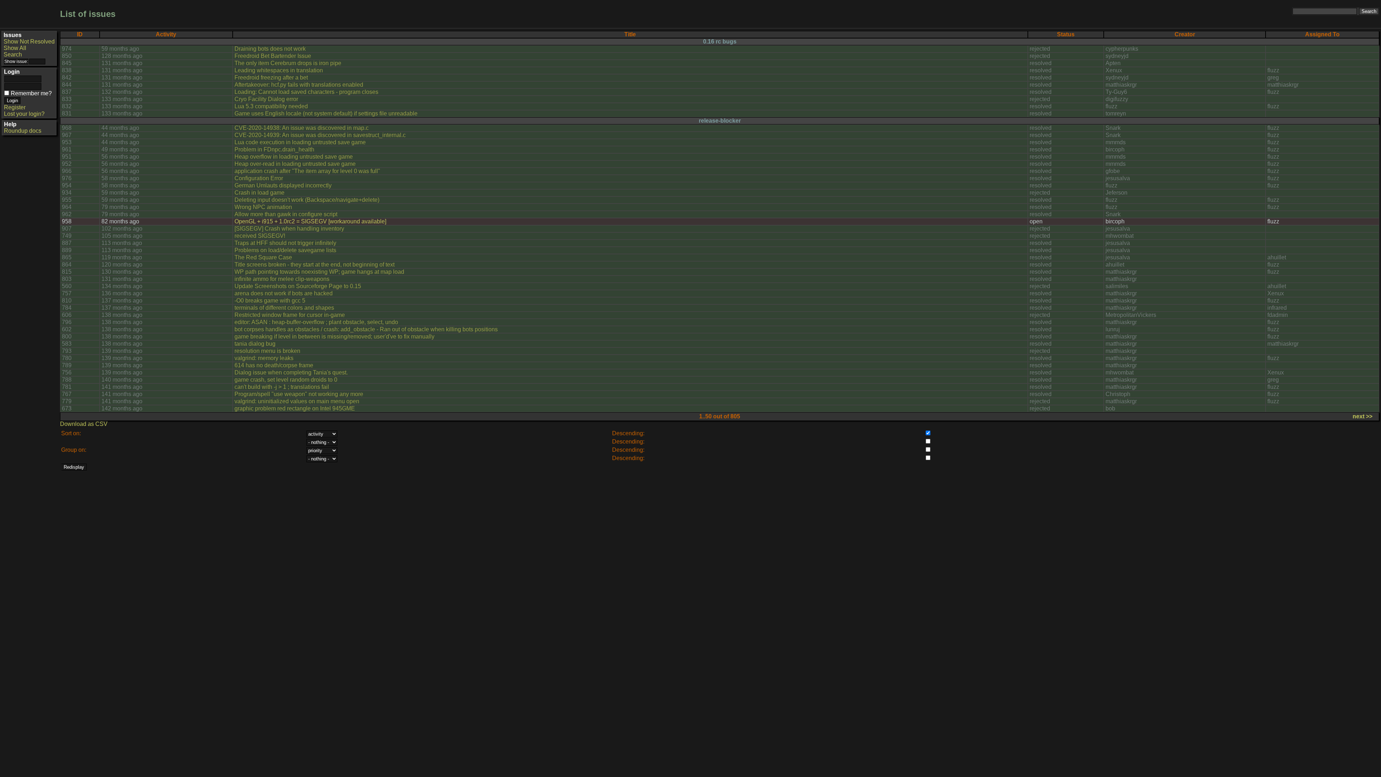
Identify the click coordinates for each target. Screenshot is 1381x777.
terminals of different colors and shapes (284, 308)
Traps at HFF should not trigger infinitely (285, 243)
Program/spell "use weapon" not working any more (298, 394)
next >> (1362, 416)
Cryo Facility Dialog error (266, 99)
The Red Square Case (263, 257)
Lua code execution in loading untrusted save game (300, 142)
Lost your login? (24, 114)
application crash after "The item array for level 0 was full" (307, 171)
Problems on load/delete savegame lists (285, 250)
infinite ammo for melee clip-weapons (281, 279)
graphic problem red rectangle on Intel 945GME (294, 408)
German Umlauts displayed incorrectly (283, 185)
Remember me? (31, 93)
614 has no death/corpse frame (273, 365)
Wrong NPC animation (263, 207)
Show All (15, 48)
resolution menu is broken (267, 351)
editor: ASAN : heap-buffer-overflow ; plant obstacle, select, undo (316, 322)
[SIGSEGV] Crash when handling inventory (289, 229)
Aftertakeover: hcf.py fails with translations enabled (298, 85)
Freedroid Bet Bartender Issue (272, 56)
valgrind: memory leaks (263, 358)
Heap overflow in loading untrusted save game (293, 157)
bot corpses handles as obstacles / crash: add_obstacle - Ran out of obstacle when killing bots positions (366, 329)
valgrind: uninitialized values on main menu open (296, 401)
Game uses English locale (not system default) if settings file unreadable (326, 113)
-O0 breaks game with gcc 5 (269, 300)
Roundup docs (22, 131)
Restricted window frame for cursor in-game (289, 315)
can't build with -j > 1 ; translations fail (281, 387)
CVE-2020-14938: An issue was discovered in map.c (301, 128)
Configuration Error (258, 178)
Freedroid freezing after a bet (271, 77)
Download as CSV (84, 424)
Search (13, 54)
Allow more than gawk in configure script (285, 214)
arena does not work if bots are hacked (283, 293)
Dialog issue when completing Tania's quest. (291, 372)
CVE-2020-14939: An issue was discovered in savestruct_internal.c (320, 135)
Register (15, 107)
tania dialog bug (254, 344)
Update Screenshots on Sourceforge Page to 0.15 (297, 286)
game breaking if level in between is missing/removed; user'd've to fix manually (334, 336)
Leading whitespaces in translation (278, 70)
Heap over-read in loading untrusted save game (295, 164)
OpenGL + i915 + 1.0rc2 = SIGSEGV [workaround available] (310, 221)
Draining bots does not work (270, 49)
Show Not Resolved (29, 41)
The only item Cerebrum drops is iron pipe (287, 63)
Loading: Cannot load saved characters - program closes (306, 92)
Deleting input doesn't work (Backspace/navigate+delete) (306, 200)
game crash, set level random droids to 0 (285, 380)
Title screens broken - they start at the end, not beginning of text (314, 265)
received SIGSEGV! (259, 236)
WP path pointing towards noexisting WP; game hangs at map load (319, 272)
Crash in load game (259, 193)
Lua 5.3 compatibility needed (271, 106)
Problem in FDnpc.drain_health (274, 149)
